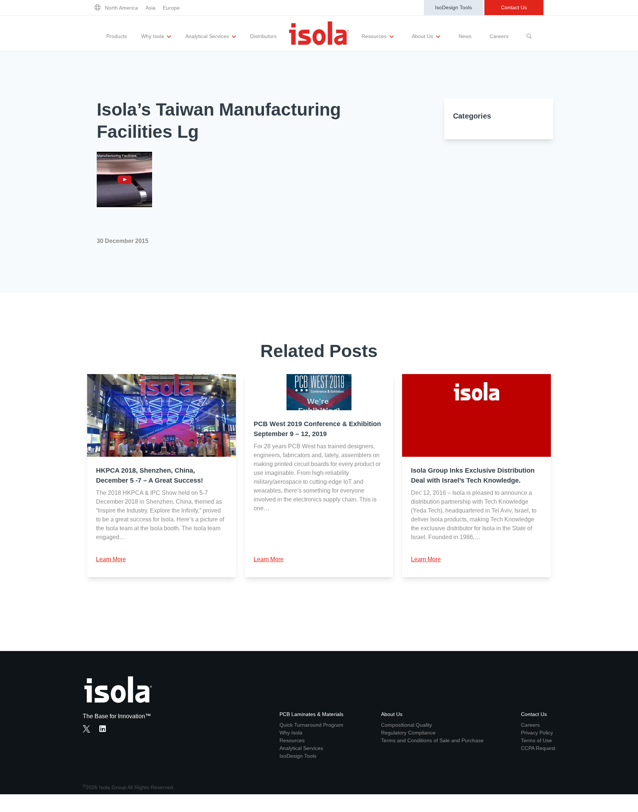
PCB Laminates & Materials (311, 714)
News (465, 36)
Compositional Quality (406, 725)
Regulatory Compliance (408, 733)
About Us (423, 36)
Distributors (263, 36)
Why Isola (153, 36)
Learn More (111, 559)
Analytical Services (207, 36)
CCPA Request (538, 748)
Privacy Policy (537, 733)
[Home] (319, 33)
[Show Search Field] (529, 33)
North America (121, 8)
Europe (171, 8)
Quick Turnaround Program (311, 725)
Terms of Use (536, 740)
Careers (499, 36)
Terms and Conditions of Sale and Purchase (432, 740)
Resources (374, 36)
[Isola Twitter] (86, 729)
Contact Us (514, 7)
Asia (150, 8)
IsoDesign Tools (453, 7)
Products (116, 36)
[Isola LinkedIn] (104, 730)
